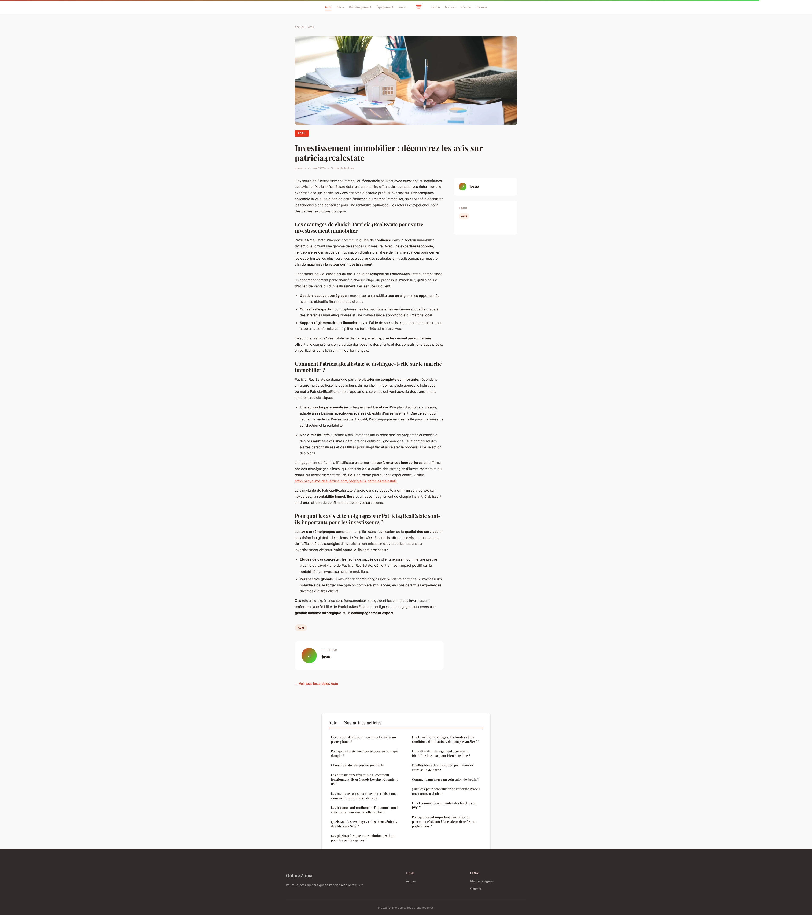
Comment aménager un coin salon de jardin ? (445, 779)
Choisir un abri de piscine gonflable (357, 765)
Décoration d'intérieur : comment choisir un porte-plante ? (363, 739)
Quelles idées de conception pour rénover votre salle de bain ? (442, 767)
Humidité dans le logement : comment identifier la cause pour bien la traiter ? (441, 753)
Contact (475, 888)
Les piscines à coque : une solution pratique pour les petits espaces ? (363, 838)
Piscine (466, 7)
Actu (328, 7)
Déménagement (360, 7)
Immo (402, 7)
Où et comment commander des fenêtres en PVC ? (444, 805)
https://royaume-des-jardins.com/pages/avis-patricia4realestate (346, 481)
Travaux (481, 7)
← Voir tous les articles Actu (316, 684)
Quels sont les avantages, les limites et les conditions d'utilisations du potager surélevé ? (446, 739)
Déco (340, 7)
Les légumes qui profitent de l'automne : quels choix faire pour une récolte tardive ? (365, 809)
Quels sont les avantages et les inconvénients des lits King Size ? (364, 824)
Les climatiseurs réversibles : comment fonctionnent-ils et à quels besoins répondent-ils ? (365, 779)
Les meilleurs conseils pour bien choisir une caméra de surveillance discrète (363, 795)
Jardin (435, 7)
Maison (450, 7)
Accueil (299, 27)
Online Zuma (299, 875)
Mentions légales (482, 881)
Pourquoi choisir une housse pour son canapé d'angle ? (364, 753)
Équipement (384, 7)
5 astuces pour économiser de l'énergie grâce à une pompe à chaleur (446, 791)
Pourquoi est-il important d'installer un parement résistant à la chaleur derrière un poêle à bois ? (444, 821)
